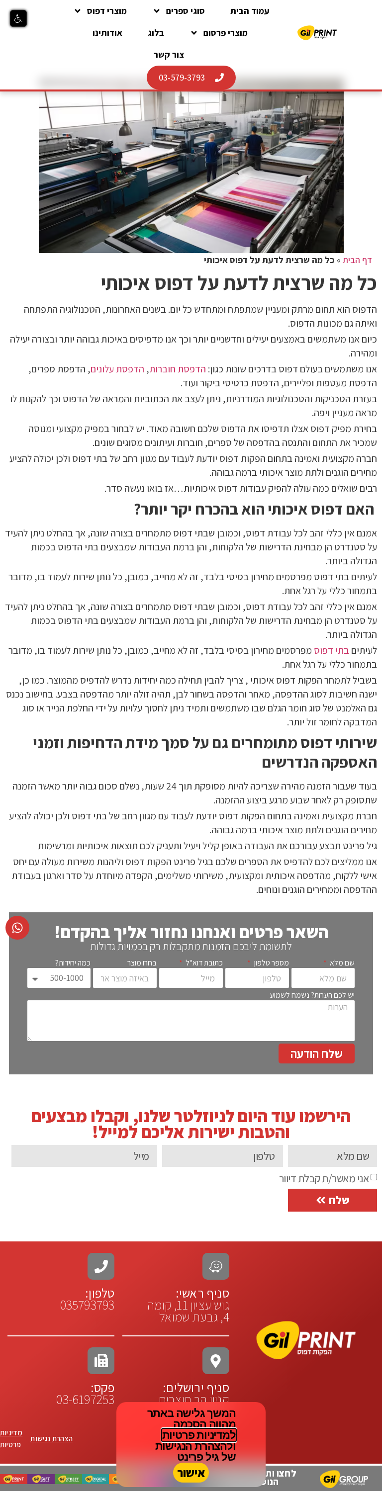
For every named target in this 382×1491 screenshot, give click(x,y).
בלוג (156, 32)
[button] (18, 18)
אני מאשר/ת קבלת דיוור (324, 1178)
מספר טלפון (270, 963)
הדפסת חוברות (177, 368)
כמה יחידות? (73, 963)
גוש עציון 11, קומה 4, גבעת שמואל (188, 1304)
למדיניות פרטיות (199, 1435)
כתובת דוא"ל (203, 963)
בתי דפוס (331, 650)
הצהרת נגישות (51, 1438)
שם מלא (341, 963)
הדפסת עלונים (117, 368)
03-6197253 (85, 1393)
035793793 (87, 1304)
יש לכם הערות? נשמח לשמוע (312, 995)
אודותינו (107, 32)
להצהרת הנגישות (194, 1446)
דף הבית (357, 259)
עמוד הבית (250, 10)
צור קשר (169, 54)
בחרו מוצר (142, 963)
